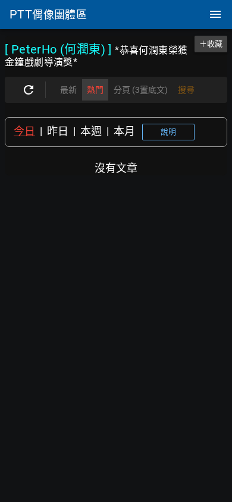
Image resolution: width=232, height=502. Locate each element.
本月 (124, 131)
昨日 (57, 131)
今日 (24, 131)
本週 (91, 131)
